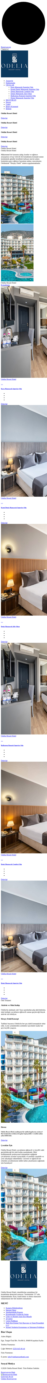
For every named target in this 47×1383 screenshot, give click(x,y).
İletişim (8, 109)
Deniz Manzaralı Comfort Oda (22, 91)
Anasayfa (9, 81)
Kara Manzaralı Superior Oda (22, 87)
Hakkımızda (10, 83)
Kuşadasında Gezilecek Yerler (17, 1314)
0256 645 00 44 (19, 1349)
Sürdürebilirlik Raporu (14, 1312)
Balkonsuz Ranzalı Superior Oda (23, 96)
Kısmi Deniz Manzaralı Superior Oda (25, 89)
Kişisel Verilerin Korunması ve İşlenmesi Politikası (25, 1327)
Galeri (8, 104)
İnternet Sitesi (11, 1310)
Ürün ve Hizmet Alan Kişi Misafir (19, 1317)
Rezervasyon (6, 47)
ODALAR (10, 85)
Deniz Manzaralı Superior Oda (22, 98)
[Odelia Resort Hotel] (14, 77)
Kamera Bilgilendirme (14, 1308)
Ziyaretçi (9, 1319)
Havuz (8, 102)
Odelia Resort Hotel (8, 379)
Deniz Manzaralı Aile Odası (21, 94)
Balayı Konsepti (12, 107)
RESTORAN (11, 100)
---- (2, 384)
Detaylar (4, 404)
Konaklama (5, 285)
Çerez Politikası (12, 1321)
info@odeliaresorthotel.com (18, 1357)
